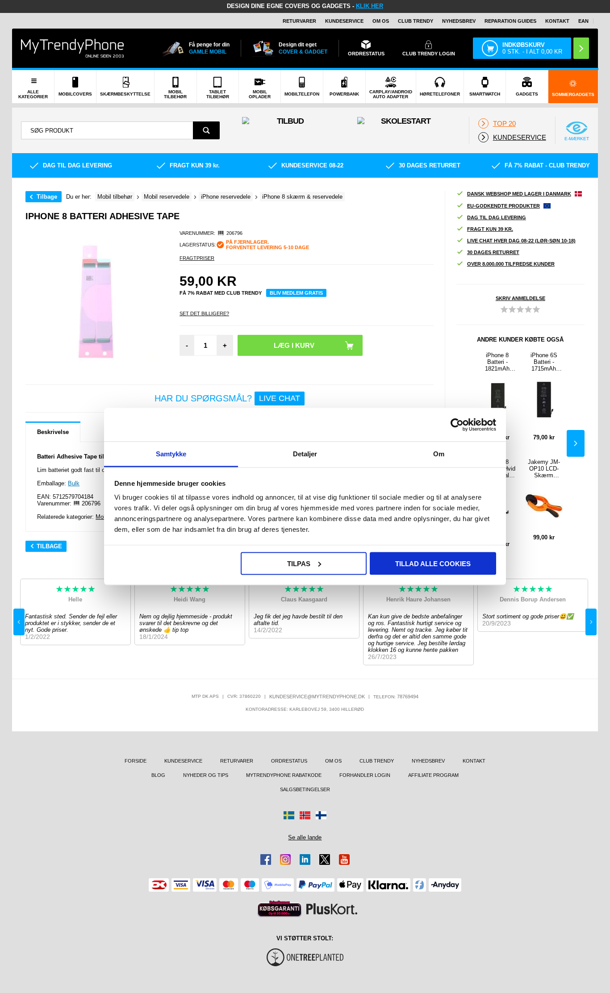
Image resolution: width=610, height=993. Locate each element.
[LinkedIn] (305, 859)
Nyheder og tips (205, 775)
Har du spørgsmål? (227, 398)
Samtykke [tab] (171, 454)
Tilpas (298, 563)
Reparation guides (510, 21)
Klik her (369, 6)
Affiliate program (433, 775)
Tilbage (47, 196)
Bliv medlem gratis (296, 293)
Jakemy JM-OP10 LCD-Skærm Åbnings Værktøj (544, 469)
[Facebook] (265, 859)
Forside (135, 761)
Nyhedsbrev (459, 21)
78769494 (407, 696)
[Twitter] (324, 859)
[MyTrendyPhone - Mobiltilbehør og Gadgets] (72, 48)
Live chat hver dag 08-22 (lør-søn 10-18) (521, 240)
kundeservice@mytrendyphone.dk (317, 696)
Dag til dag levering (496, 217)
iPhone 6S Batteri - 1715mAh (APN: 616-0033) (544, 362)
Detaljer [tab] (305, 454)
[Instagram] (285, 859)
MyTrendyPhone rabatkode (284, 775)
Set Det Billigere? (204, 313)
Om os (380, 21)
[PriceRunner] (279, 909)
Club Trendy (415, 21)
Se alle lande (305, 837)
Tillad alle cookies (433, 563)
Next (576, 443)
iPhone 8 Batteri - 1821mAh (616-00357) (497, 362)
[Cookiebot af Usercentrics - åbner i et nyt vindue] (457, 424)
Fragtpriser (197, 258)
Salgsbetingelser (305, 789)
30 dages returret (493, 252)
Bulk (73, 483)
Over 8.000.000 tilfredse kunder (511, 264)
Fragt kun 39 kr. (490, 229)
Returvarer (299, 21)
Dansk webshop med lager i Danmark (519, 193)
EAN (583, 21)
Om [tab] (438, 454)
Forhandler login (364, 775)
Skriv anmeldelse (520, 298)
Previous (19, 622)
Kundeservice (344, 21)
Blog (158, 775)
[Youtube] (344, 859)
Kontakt (557, 21)
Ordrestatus (289, 761)
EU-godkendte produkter (503, 206)
